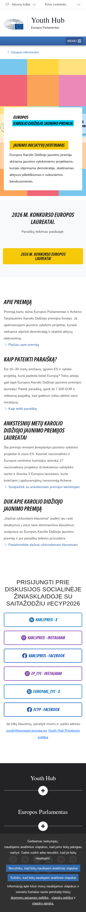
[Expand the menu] (43, 790)
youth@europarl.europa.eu (26, 730)
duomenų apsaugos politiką (29, 897)
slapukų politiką (62, 897)
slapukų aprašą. (43, 903)
